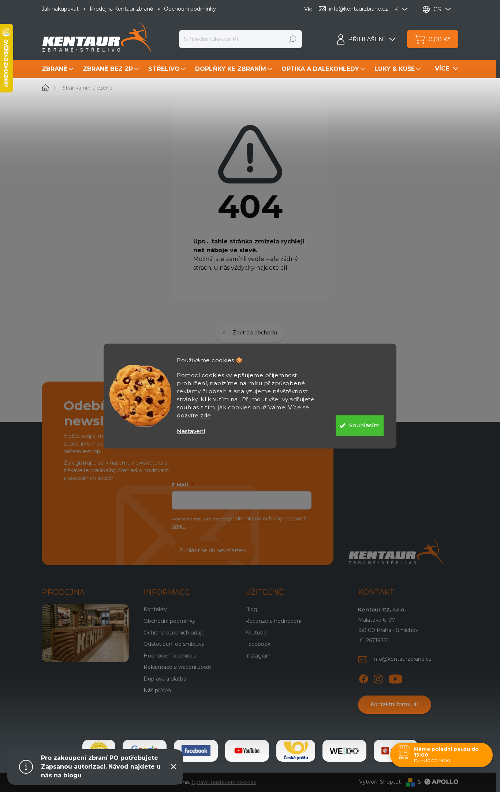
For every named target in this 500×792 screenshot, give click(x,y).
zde (205, 415)
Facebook (257, 644)
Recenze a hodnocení (273, 621)
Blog (251, 609)
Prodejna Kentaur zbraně (121, 8)
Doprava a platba (164, 678)
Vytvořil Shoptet (380, 781)
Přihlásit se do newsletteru (213, 550)
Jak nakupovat (60, 8)
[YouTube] (395, 677)
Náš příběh (157, 690)
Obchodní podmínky (190, 8)
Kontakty (155, 609)
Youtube (256, 632)
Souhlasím (364, 425)
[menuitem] (58, 69)
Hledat (292, 39)
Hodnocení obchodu (169, 655)
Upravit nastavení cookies (223, 782)
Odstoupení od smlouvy (174, 644)
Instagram (258, 655)
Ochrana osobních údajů (174, 632)
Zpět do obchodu (255, 332)
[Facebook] (363, 677)
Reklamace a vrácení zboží (177, 667)
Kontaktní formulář (394, 704)
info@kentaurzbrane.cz (402, 659)
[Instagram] (378, 677)
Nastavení (191, 431)
